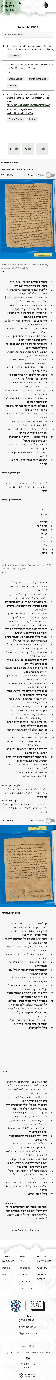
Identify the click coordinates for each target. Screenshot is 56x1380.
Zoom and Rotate (36, 175)
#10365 (10, 49)
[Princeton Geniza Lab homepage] (18, 1306)
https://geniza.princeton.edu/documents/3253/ (28, 105)
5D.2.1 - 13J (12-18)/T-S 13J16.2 (20, 113)
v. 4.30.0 (28, 1367)
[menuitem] (9, 1261)
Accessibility (28, 1346)
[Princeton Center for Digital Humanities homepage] (37, 1305)
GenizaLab (28, 1320)
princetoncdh (30, 1333)
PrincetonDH (29, 1326)
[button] (11, 8)
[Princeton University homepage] (28, 1375)
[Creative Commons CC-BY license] (28, 1359)
